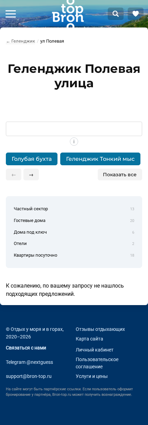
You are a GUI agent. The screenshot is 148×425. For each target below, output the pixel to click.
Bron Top (67, 13)
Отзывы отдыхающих (100, 329)
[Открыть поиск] (116, 14)
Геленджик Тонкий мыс (100, 159)
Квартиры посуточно (74, 255)
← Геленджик (20, 41)
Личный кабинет (95, 350)
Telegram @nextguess (29, 362)
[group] (74, 159)
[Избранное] (136, 14)
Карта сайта (89, 339)
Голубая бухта (32, 159)
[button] (10, 13)
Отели (74, 243)
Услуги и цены (92, 376)
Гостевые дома (74, 220)
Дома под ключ (74, 232)
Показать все (120, 174)
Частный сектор (74, 208)
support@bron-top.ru (29, 376)
